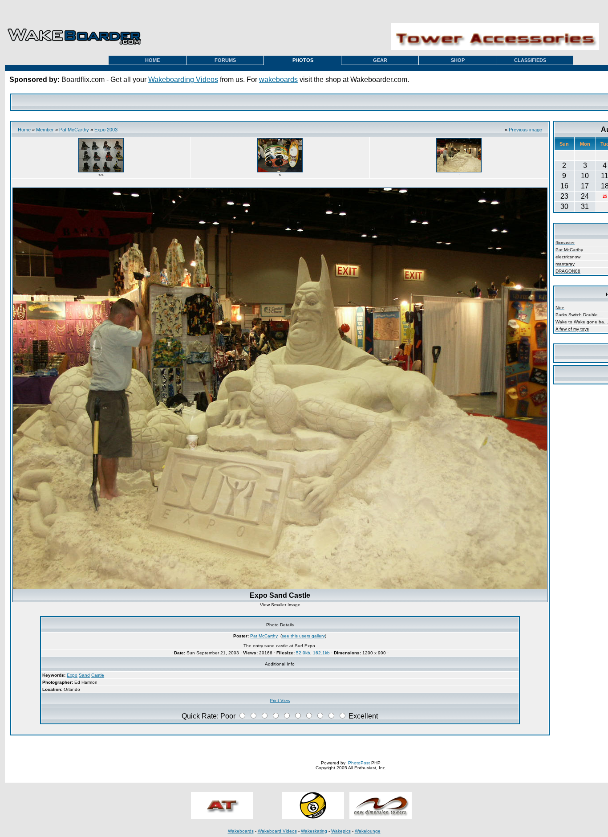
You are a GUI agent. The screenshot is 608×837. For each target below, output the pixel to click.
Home (24, 129)
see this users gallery (303, 635)
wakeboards (278, 79)
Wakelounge (368, 831)
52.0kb (303, 652)
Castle (97, 675)
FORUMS (225, 60)
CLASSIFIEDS (530, 60)
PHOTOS (302, 60)
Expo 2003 (106, 129)
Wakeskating (314, 831)
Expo (72, 675)
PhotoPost (359, 762)
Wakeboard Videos (277, 831)
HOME (152, 60)
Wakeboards (241, 831)
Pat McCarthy (74, 129)
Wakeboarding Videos (183, 79)
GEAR (380, 60)
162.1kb (321, 652)
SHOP (458, 60)
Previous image (525, 129)
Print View (280, 700)
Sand (84, 675)
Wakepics (341, 831)
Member (45, 129)
